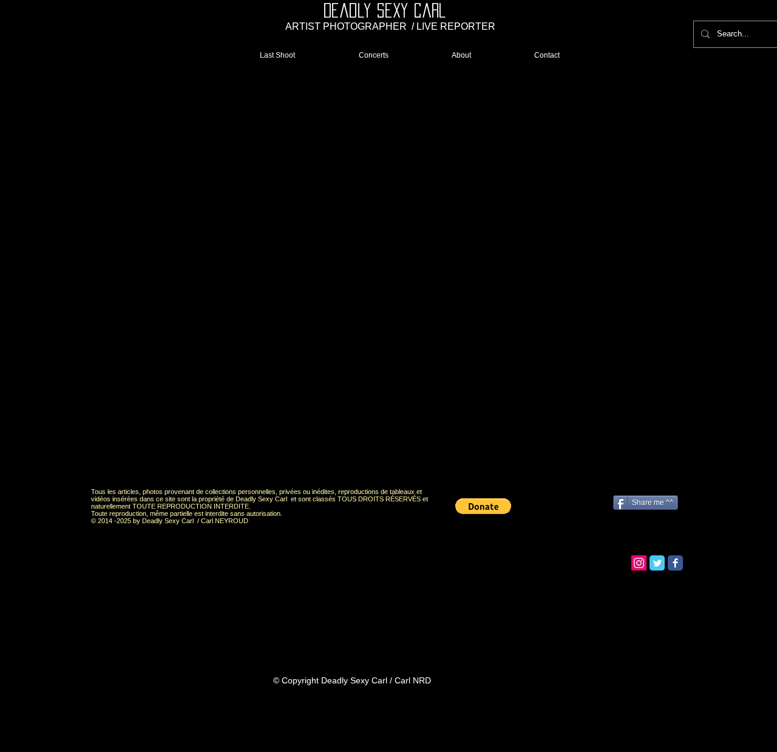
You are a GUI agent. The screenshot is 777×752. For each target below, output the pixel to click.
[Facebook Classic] (675, 563)
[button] (387, 278)
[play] (652, 467)
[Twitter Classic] (657, 563)
